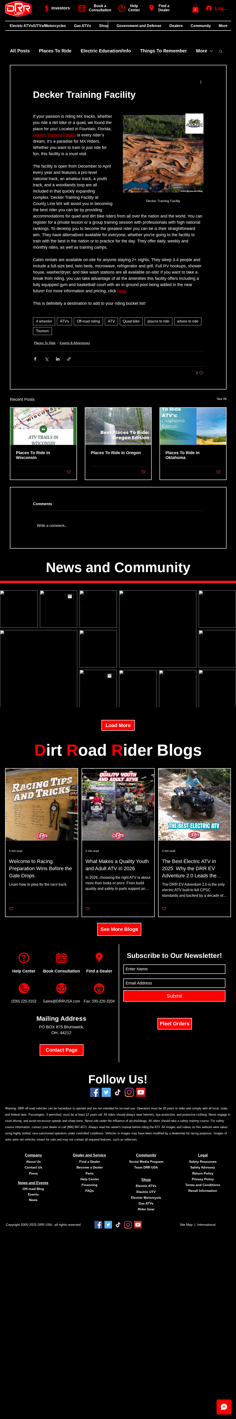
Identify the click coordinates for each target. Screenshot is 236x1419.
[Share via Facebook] (35, 359)
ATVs (64, 321)
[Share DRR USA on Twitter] (106, 1092)
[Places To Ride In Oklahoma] (193, 426)
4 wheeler (44, 321)
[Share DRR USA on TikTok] (118, 1225)
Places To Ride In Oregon (116, 452)
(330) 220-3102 (23, 1001)
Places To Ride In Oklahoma (182, 455)
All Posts (20, 50)
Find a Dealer (164, 8)
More (201, 50)
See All (222, 399)
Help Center (23, 971)
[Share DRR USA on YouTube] (140, 1092)
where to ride (187, 321)
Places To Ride (55, 50)
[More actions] (201, 82)
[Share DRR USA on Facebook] (94, 1092)
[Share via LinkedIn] (58, 359)
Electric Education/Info (106, 50)
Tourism (42, 331)
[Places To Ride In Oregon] (118, 426)
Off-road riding (88, 321)
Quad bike (131, 321)
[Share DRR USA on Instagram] (129, 1092)
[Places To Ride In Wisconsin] (43, 426)
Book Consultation (61, 971)
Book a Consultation (100, 8)
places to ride (158, 321)
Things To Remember (163, 50)
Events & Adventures (75, 343)
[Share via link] (69, 359)
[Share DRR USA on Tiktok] (117, 1092)
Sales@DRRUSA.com (61, 1001)
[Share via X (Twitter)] (46, 359)
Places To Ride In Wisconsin (33, 455)
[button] (195, 8)
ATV (111, 321)
